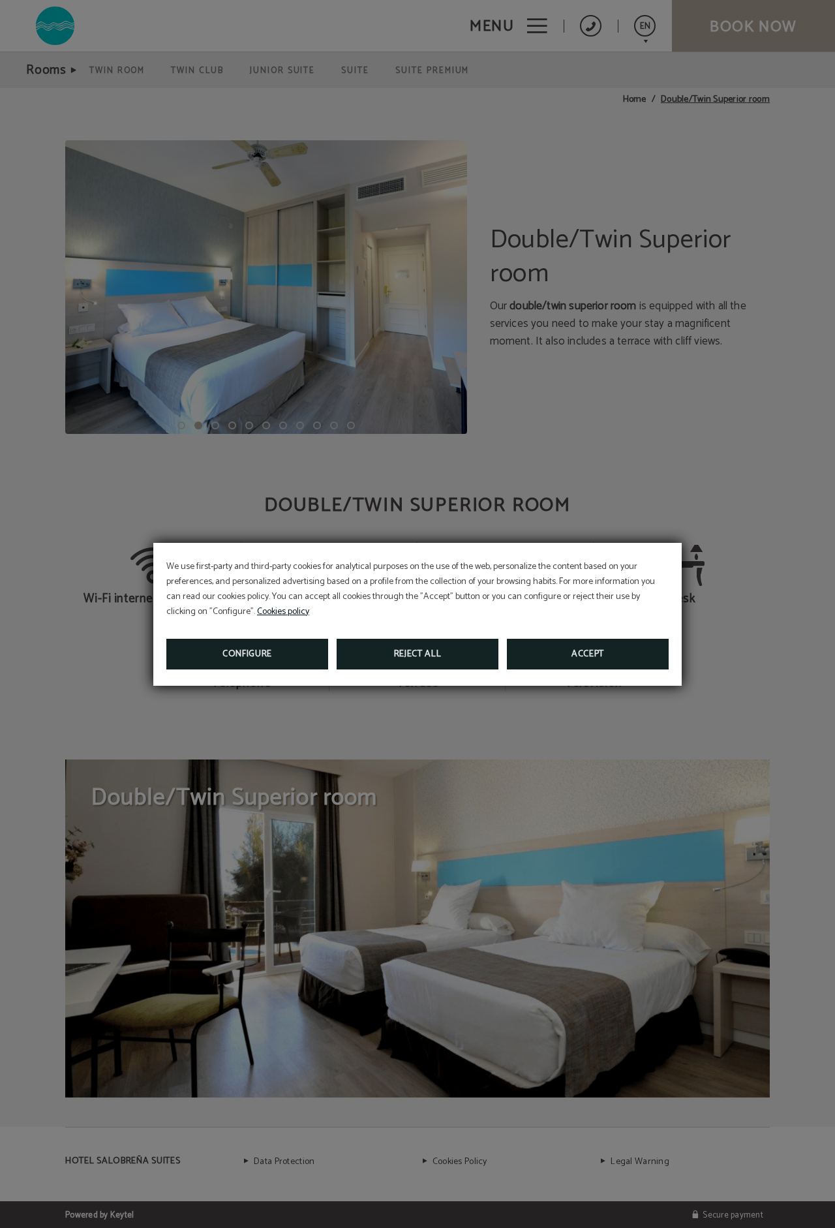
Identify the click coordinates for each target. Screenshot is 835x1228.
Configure (247, 654)
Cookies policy (283, 611)
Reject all (418, 654)
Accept (587, 654)
